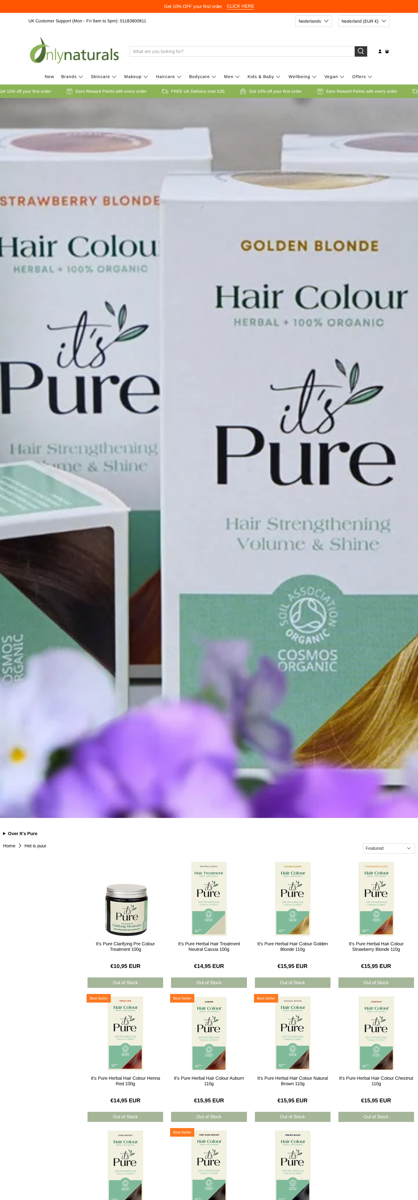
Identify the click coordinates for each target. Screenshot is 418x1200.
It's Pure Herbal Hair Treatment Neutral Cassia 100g (209, 946)
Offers (359, 76)
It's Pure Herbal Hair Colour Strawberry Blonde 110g (376, 946)
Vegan (331, 76)
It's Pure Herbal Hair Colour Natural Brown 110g (292, 1080)
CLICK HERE (240, 6)
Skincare (100, 76)
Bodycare (199, 76)
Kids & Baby (261, 76)
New (49, 76)
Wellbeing (299, 76)
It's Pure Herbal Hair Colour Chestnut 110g (376, 1080)
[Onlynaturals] (75, 51)
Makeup (133, 76)
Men (228, 76)
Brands (69, 76)
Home (9, 845)
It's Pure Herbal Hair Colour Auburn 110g (209, 1080)
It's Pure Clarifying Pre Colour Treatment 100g (125, 946)
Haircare (165, 76)
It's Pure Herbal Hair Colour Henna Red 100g (125, 1080)
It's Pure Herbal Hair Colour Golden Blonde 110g (292, 946)
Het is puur (35, 845)
